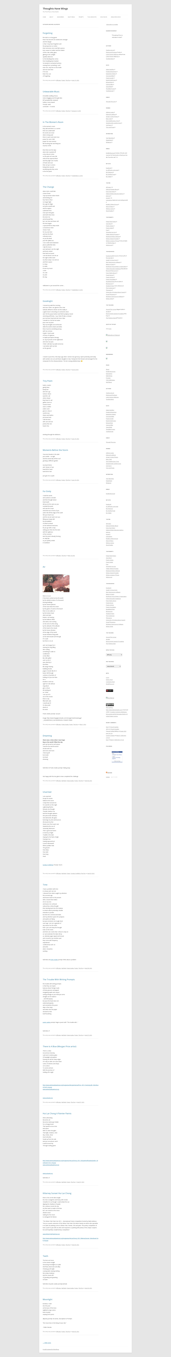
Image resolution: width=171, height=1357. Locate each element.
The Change (48, 186)
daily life (114, 758)
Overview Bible (110, 76)
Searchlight (109, 86)
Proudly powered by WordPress (51, 1349)
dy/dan (108, 311)
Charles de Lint (110, 50)
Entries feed (109, 679)
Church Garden (114, 727)
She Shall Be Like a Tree (112, 121)
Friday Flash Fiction (111, 221)
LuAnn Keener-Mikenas (112, 54)
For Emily (47, 491)
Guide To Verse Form (111, 260)
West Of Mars (109, 206)
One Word (109, 224)
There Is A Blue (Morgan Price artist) (59, 1046)
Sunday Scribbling (76, 873)
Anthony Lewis (110, 112)
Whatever (108, 142)
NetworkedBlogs (115, 751)
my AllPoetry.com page (112, 170)
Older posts (47, 1343)
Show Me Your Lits (111, 232)
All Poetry (108, 187)
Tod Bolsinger (109, 91)
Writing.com (109, 245)
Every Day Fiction (110, 191)
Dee (107, 727)
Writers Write (109, 298)
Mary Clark (109, 119)
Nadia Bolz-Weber (111, 74)
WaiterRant (109, 140)
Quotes (109, 328)
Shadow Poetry (110, 286)
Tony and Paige (110, 127)
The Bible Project (110, 89)
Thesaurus (109, 290)
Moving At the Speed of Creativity (115, 313)
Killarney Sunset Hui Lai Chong (57, 1193)
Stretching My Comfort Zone (113, 123)
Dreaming (47, 735)
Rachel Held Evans (111, 80)
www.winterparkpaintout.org (51, 1089)
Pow (107, 230)
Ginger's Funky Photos (112, 116)
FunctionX (108, 256)
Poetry (63, 80)
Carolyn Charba (110, 735)
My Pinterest (109, 172)
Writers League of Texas (112, 241)
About (51, 17)
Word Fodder (109, 211)
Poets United (109, 228)
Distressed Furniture (111, 52)
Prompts (81, 17)
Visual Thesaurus (110, 294)
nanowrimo (109, 200)
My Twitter (109, 176)
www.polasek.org (48, 1098)
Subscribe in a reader (112, 24)
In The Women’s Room (53, 122)
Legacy (108, 777)
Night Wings (71, 17)
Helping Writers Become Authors (114, 194)
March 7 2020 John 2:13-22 (117, 740)
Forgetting (47, 33)
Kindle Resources (116, 17)
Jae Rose (109, 772)
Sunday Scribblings (48, 865)
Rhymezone (109, 283)
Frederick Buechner (111, 71)
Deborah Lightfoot (111, 114)
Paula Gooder (110, 78)
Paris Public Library (111, 273)
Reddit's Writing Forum (112, 204)
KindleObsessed (110, 153)
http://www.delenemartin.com (114, 710)
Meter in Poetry (110, 264)
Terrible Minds (110, 59)
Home (44, 17)
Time (45, 884)
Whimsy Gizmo (110, 209)
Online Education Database (113, 268)
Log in (107, 677)
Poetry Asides (109, 226)
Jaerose (108, 196)
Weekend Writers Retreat (113, 236)
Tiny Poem (47, 380)
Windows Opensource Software (114, 296)
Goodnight (48, 301)
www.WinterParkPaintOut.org (51, 1234)
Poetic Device (109, 275)
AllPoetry (58, 80)
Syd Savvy (109, 125)
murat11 (108, 198)
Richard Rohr (109, 82)
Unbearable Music (51, 91)
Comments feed (110, 682)
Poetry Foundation (111, 279)
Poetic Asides (65, 724)
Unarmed (47, 792)
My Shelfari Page (110, 174)
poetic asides (46, 1022)
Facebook (108, 168)
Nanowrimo (60, 17)
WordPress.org (110, 684)
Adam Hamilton (110, 69)
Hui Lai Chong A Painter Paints (57, 1113)
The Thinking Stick (111, 318)
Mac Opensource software (113, 262)
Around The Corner (111, 309)
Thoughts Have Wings (55, 8)
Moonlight (47, 1299)
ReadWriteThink (110, 281)
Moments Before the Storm (55, 450)
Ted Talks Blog (110, 138)
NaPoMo (64, 781)
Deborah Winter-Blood (112, 189)
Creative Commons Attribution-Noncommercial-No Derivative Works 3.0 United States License (117, 714)
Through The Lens (111, 101)
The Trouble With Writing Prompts (59, 979)
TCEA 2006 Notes (91, 17)
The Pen (68, 80)
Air (44, 566)
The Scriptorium (110, 288)
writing (113, 757)
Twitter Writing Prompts (112, 234)
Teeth (45, 1256)
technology (118, 757)
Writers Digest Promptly (112, 238)
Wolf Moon (103, 17)
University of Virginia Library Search (115, 292)
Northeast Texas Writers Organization (116, 266)
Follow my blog (117, 761)
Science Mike (109, 84)
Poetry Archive (110, 277)
